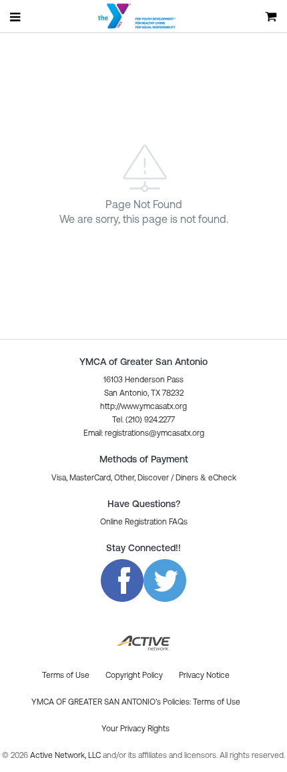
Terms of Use (216, 702)
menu (16, 17)
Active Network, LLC (66, 755)
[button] (143, 433)
